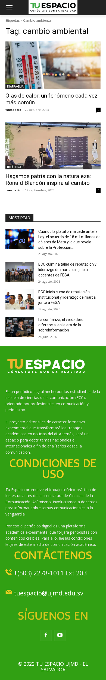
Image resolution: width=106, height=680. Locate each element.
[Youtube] (60, 635)
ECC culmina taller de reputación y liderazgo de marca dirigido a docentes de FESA (67, 269)
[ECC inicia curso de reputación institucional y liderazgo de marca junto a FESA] (19, 299)
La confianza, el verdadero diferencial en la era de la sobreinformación (60, 324)
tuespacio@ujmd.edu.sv (48, 593)
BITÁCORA (14, 167)
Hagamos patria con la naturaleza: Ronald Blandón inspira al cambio (48, 179)
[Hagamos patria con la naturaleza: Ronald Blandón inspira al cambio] (53, 145)
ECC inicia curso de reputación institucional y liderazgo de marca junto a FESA (67, 297)
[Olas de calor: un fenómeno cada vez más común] (53, 65)
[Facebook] (46, 635)
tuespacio (13, 110)
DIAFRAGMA (15, 86)
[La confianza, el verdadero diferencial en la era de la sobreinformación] (19, 327)
